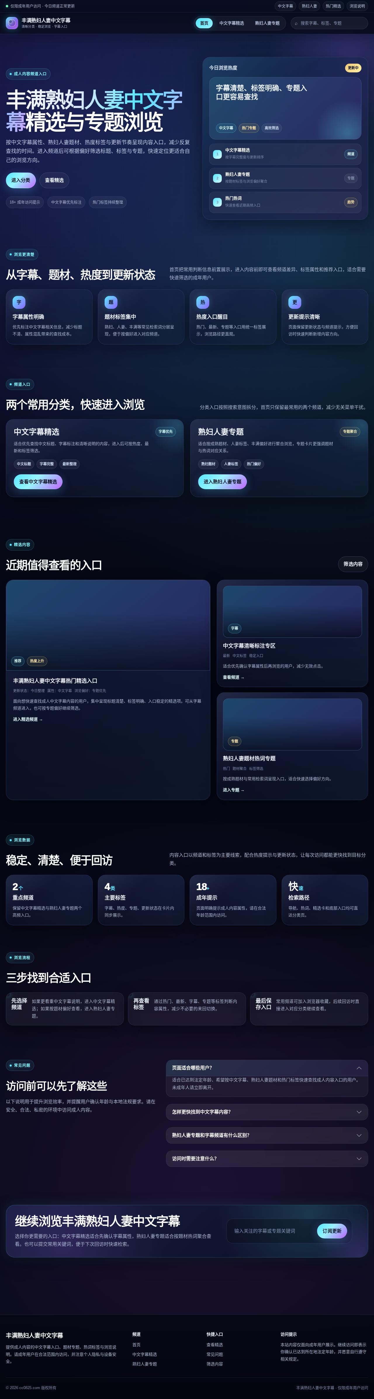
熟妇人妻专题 (267, 23)
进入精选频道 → (28, 719)
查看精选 (54, 180)
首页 (204, 23)
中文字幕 (285, 6)
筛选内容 (353, 564)
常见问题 (215, 1354)
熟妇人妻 (309, 6)
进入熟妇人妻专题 (222, 481)
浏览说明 (357, 6)
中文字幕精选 (231, 23)
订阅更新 (332, 1231)
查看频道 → (234, 677)
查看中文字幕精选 (38, 481)
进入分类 (20, 180)
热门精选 (333, 6)
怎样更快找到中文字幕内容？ (202, 1111)
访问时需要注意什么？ (195, 1158)
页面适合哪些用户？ (193, 1067)
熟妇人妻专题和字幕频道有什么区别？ (212, 1135)
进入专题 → (234, 790)
